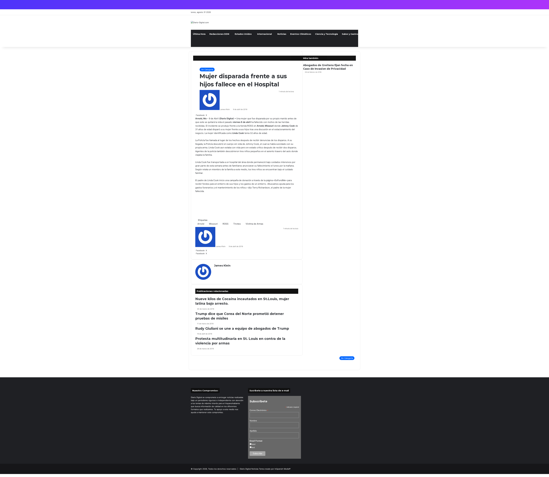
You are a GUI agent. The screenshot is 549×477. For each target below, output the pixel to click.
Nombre (253, 421)
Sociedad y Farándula (405, 34)
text (253, 447)
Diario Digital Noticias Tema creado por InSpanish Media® (265, 469)
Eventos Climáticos (300, 34)
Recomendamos (430, 34)
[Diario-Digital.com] (200, 22)
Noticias (281, 34)
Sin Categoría (207, 69)
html (253, 444)
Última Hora (199, 34)
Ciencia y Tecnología (326, 34)
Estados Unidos (243, 34)
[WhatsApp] (1, 475)
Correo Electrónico (259, 410)
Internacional (264, 34)
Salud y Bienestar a (379, 34)
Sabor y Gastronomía (353, 34)
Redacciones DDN (219, 34)
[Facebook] (0, 475)
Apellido (253, 431)
